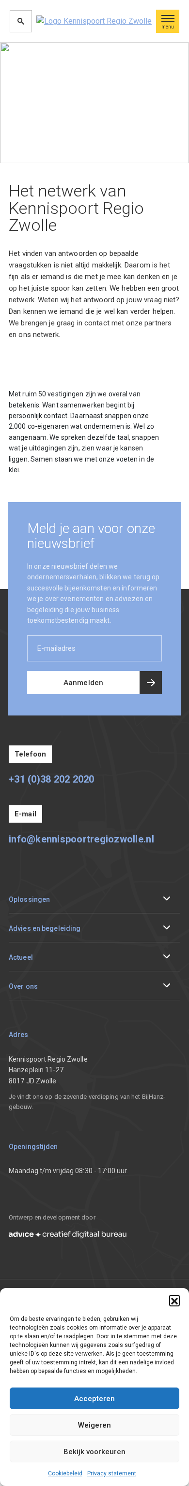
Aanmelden (83, 682)
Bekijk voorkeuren (94, 1451)
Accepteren (94, 1398)
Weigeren (94, 1425)
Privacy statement (111, 1473)
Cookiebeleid (65, 1473)
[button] (174, 1300)
